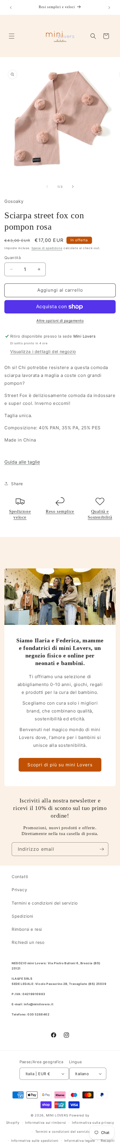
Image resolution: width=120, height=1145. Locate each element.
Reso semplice (60, 511)
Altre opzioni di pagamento (60, 320)
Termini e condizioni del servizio (45, 903)
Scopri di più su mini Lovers (60, 765)
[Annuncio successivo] (109, 7)
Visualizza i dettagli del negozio (43, 351)
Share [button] (17, 483)
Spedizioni (22, 916)
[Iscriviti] (101, 849)
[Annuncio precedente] (10, 7)
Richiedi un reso (28, 942)
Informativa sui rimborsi (45, 1123)
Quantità (12, 257)
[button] (11, 36)
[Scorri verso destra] (72, 186)
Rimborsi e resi (27, 929)
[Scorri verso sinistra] (47, 186)
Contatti (20, 876)
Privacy (19, 889)
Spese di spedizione (46, 248)
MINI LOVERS (57, 1115)
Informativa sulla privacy (93, 1123)
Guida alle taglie (22, 462)
